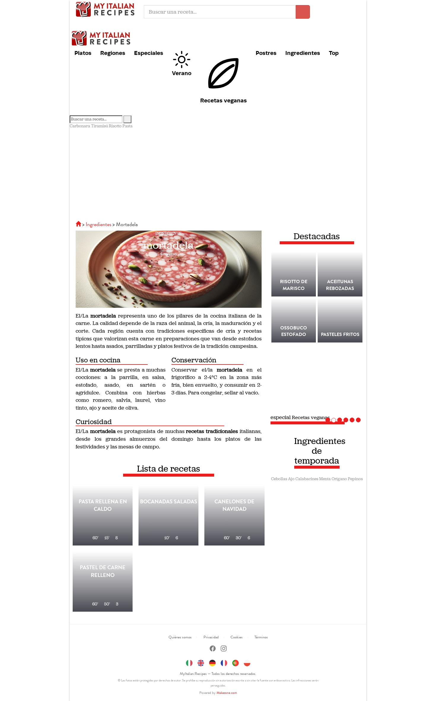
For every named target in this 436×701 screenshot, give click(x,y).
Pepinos (355, 479)
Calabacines (306, 479)
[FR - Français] (224, 662)
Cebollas (279, 479)
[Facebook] (213, 649)
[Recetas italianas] (79, 224)
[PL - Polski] (247, 662)
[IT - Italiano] (189, 662)
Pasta (127, 126)
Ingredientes (302, 52)
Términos (261, 637)
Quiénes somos (180, 637)
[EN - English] (201, 662)
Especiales (148, 52)
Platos (82, 52)
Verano (181, 73)
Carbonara (80, 126)
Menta (325, 479)
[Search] (127, 119)
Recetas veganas (223, 100)
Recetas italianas (106, 9)
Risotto (115, 126)
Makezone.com (227, 692)
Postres (266, 52)
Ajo (291, 479)
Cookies (236, 637)
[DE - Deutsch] (212, 662)
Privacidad (211, 637)
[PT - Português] (235, 662)
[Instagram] (224, 649)
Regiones (112, 52)
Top (334, 52)
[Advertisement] (218, 173)
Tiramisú (99, 126)
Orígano (339, 479)
